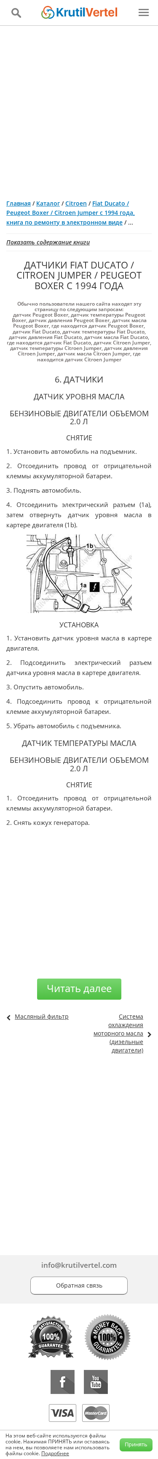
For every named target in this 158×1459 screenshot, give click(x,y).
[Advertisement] (79, 109)
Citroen (76, 203)
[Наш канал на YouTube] (96, 1382)
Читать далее (79, 988)
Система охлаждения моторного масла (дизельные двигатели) (118, 1033)
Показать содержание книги (48, 242)
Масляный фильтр (42, 1016)
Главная (18, 203)
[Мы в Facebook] (63, 1382)
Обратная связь (79, 1285)
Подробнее (55, 1453)
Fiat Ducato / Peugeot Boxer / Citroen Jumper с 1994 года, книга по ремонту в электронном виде (70, 212)
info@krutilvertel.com (79, 1265)
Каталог (48, 203)
